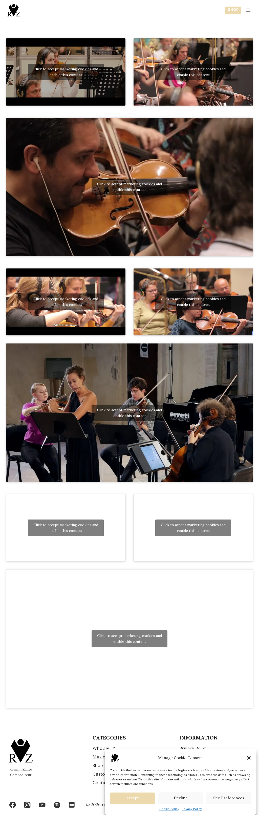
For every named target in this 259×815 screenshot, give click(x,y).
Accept (132, 798)
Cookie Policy (169, 809)
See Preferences (228, 798)
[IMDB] (72, 804)
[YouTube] (42, 804)
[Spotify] (57, 804)
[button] (248, 757)
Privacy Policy (192, 809)
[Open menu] (248, 10)
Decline (181, 798)
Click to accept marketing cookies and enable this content (65, 72)
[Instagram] (27, 804)
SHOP (233, 10)
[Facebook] (12, 804)
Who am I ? (104, 748)
